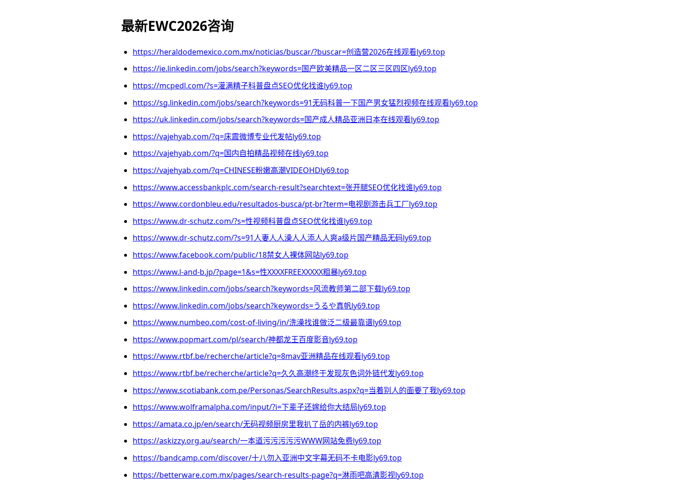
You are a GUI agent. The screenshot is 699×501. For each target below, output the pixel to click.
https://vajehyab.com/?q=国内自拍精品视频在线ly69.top (231, 153)
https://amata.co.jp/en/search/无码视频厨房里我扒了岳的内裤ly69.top (255, 424)
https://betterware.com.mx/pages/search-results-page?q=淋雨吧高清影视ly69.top (278, 475)
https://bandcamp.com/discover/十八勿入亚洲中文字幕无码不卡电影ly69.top (267, 458)
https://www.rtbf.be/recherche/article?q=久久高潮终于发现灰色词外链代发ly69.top (278, 373)
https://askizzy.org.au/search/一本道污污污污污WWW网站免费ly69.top (257, 440)
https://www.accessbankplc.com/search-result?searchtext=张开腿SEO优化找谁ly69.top (287, 187)
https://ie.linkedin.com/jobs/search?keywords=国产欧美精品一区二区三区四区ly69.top (285, 68)
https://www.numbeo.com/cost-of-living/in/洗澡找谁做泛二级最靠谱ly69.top (267, 322)
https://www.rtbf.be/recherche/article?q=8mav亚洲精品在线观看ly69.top (261, 356)
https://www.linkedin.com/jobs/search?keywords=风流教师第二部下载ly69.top (271, 288)
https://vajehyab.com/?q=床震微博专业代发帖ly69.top (227, 136)
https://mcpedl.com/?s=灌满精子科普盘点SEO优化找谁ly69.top (242, 85)
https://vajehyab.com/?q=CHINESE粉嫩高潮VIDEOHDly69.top (241, 170)
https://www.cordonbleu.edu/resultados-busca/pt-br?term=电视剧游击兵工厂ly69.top (285, 204)
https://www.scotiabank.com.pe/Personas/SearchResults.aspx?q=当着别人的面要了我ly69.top (299, 390)
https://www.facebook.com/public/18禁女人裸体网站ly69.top (241, 255)
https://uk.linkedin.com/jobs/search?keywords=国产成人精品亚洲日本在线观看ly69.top (286, 119)
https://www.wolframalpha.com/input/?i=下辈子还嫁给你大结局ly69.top (259, 407)
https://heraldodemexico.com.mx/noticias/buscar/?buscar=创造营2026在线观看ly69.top (289, 52)
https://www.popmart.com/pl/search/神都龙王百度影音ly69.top (245, 339)
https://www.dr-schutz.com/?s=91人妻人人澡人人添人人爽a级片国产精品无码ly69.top (282, 237)
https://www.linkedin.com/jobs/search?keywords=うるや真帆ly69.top (256, 305)
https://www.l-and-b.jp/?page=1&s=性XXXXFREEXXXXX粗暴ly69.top (250, 272)
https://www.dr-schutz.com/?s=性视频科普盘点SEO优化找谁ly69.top (252, 221)
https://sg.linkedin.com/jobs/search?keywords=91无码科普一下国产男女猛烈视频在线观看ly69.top (305, 102)
